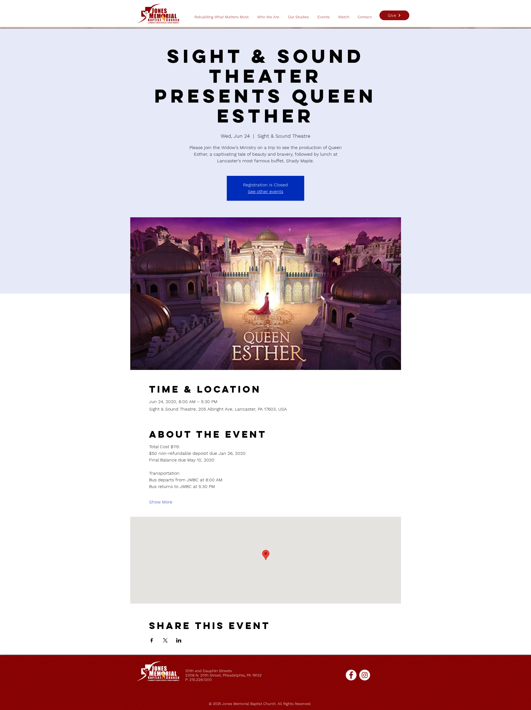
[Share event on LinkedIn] (178, 640)
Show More (160, 502)
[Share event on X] (165, 640)
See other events (265, 191)
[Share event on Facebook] (151, 640)
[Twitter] (364, 675)
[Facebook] (351, 675)
